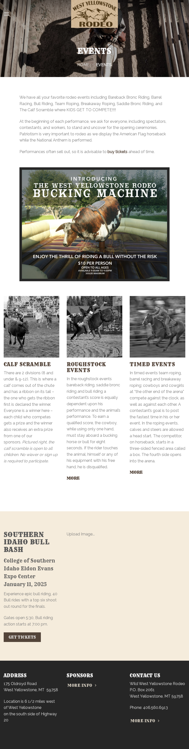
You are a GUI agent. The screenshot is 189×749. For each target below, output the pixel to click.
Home (83, 64)
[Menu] (7, 14)
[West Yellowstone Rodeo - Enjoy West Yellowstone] (94, 14)
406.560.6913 (155, 707)
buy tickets (117, 151)
